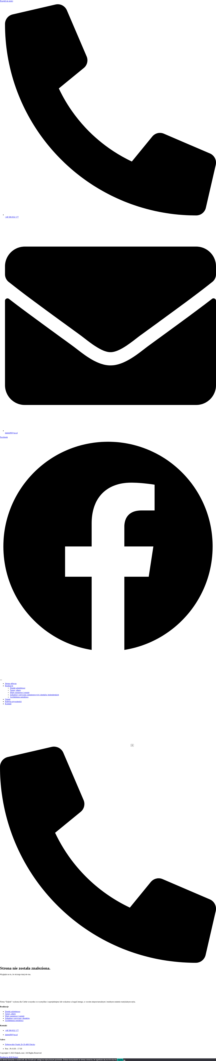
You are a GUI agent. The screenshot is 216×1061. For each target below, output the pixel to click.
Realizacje (9, 686)
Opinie (7, 699)
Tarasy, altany (15, 690)
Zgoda (120, 1060)
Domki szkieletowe (17, 688)
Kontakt (8, 704)
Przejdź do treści (6, 1)
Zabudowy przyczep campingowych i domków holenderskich (34, 695)
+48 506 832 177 (12, 1030)
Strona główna (10, 683)
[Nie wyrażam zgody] (124, 1060)
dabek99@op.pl (11, 1035)
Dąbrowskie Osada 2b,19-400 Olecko (20, 1044)
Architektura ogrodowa (19, 697)
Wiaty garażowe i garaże (19, 692)
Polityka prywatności (13, 701)
